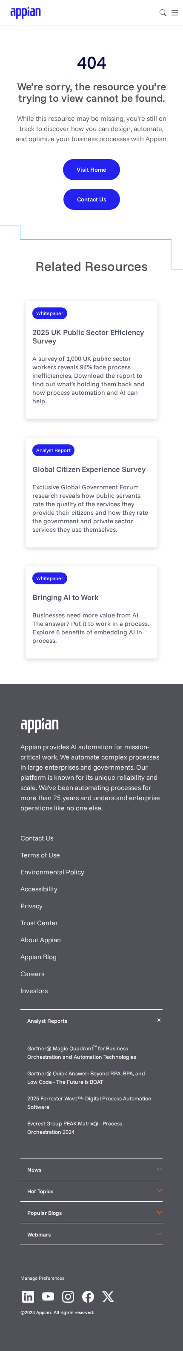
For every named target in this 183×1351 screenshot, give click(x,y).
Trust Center (39, 922)
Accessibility (38, 889)
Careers (32, 973)
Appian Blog (38, 956)
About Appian (40, 939)
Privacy (31, 906)
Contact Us (36, 838)
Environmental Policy (52, 872)
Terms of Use (40, 855)
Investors (34, 990)
